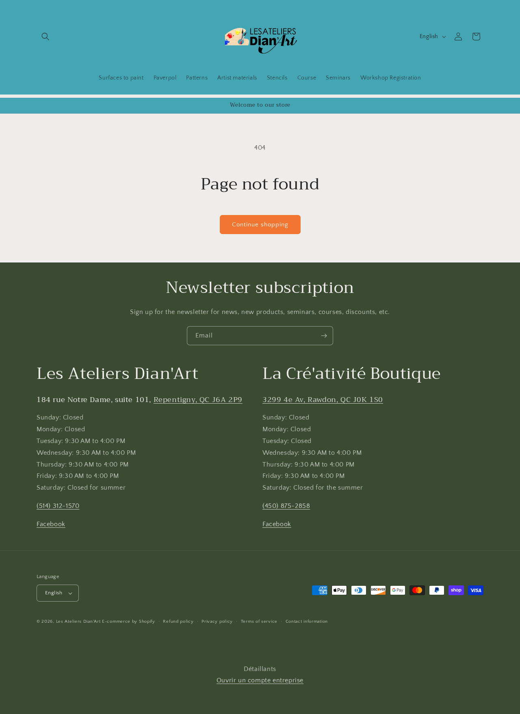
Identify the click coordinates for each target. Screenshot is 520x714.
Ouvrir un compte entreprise (260, 680)
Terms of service (259, 621)
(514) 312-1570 (58, 506)
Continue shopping (260, 224)
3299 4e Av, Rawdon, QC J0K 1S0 (322, 399)
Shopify (147, 621)
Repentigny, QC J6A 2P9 (198, 399)
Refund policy (178, 621)
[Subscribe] (324, 335)
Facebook (51, 524)
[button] (45, 36)
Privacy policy (217, 621)
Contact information (307, 621)
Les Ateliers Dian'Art (78, 621)
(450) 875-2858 (286, 506)
